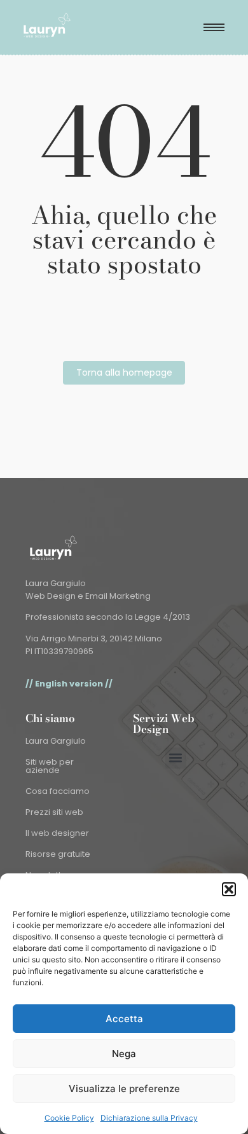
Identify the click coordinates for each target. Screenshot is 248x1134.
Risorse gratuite (57, 854)
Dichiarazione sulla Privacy (149, 1118)
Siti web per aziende (49, 766)
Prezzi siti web (54, 812)
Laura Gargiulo (55, 741)
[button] (229, 889)
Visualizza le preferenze (124, 1089)
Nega (124, 1054)
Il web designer (57, 833)
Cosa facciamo (57, 791)
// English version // (69, 684)
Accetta (124, 1019)
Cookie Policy (69, 1118)
